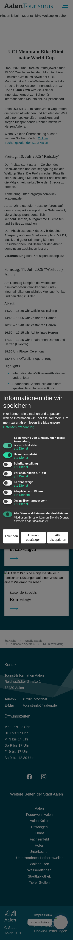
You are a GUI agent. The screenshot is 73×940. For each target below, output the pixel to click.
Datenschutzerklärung (18, 427)
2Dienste (22, 495)
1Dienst (21, 448)
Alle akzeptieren (58, 537)
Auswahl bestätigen (33, 537)
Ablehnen (11, 536)
